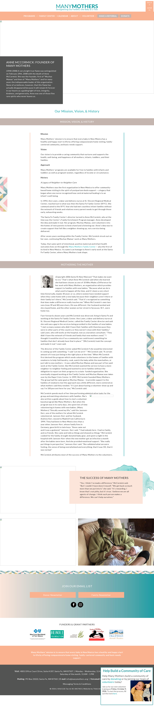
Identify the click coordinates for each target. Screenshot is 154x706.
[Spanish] (149, 9)
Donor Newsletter (52, 595)
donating (116, 678)
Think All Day (98, 689)
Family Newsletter (101, 595)
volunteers (108, 681)
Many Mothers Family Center (82, 247)
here (115, 693)
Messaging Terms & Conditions (77, 684)
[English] (149, 3)
